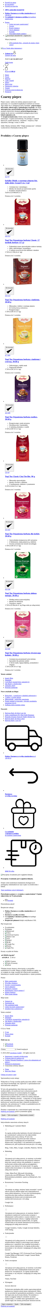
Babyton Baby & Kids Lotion (15, 719)
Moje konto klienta (11, 994)
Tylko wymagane (13, 1115)
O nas (7, 1032)
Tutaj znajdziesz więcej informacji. (12, 890)
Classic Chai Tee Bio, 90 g (20, 476)
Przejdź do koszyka (11, 6)
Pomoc (7, 22)
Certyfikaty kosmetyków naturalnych (17, 682)
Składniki (8, 680)
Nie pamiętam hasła (11, 1005)
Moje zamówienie (11, 981)
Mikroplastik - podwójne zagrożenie (17, 699)
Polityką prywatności (8, 1111)
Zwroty (11, 26)
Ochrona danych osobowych (14, 1058)
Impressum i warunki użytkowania (16, 1056)
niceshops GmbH (16, 1053)
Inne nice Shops (10, 1071)
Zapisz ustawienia (7, 1304)
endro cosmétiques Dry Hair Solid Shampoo (19, 715)
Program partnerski (11, 687)
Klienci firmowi (10, 992)
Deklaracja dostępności (12, 1064)
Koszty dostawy (14, 28)
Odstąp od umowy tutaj (8, 1074)
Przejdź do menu (10, 2)
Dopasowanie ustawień (27, 1115)
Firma (7, 1069)
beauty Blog (9, 678)
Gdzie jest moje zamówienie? (18, 24)
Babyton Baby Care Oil (13, 720)
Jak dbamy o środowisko (13, 684)
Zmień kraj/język (22, 1049)
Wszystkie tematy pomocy (18, 33)
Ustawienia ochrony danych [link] (14, 1066)
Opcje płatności (14, 30)
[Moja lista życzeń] (6, 66)
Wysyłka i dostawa (11, 983)
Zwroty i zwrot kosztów (13, 985)
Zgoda (3, 1115)
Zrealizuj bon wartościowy (14, 1009)
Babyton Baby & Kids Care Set (15, 713)
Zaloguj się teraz (10, 55)
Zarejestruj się (9, 1003)
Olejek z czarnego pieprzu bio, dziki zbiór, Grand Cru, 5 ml (21, 182)
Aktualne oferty (10, 686)
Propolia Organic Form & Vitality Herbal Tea (20, 717)
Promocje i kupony (11, 989)
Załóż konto (9, 62)
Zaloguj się (8, 1001)
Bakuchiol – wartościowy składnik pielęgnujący (21, 695)
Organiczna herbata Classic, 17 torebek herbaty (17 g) (22, 241)
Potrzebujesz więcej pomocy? (15, 990)
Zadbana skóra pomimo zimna (15, 705)
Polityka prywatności (8, 1119)
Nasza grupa (9, 1034)
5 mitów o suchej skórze (13, 697)
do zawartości (9, 4)
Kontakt (12, 32)
